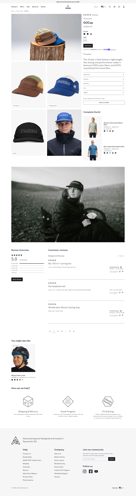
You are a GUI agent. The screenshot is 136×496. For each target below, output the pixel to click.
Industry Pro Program (62, 470)
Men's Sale (19, 11)
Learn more (113, 49)
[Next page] (73, 331)
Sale (28, 7)
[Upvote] (119, 271)
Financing (26, 467)
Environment (58, 467)
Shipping (26, 464)
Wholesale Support (61, 473)
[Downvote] (123, 271)
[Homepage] (68, 7)
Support (96, 6)
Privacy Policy (28, 477)
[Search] (110, 7)
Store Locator (59, 460)
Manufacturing (59, 464)
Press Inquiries (28, 480)
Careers (57, 477)
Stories (43, 7)
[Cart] (114, 7)
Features (86, 79)
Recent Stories (59, 457)
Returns (25, 470)
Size (85, 88)
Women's (14, 7)
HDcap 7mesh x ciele (18, 375)
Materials (86, 83)
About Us (35, 7)
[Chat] (119, 7)
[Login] (124, 7)
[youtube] (96, 471)
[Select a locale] (103, 7)
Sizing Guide (27, 457)
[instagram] (85, 471)
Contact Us (27, 454)
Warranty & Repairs (30, 473)
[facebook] (91, 471)
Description (87, 74)
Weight (85, 92)
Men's (22, 7)
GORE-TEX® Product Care (32, 460)
